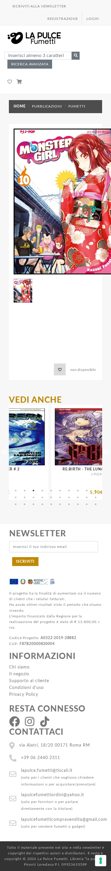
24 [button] (42, 504)
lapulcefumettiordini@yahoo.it (52, 795)
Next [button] (107, 452)
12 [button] (25, 497)
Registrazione (62, 18)
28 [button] (78, 504)
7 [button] (69, 491)
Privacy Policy (23, 694)
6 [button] (60, 491)
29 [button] (87, 504)
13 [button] (33, 497)
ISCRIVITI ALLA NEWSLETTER (39, 6)
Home (19, 106)
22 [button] (25, 504)
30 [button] (96, 504)
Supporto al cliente (29, 681)
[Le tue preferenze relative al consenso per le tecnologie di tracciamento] (100, 860)
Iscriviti (25, 561)
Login (92, 18)
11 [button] (16, 497)
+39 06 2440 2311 (40, 757)
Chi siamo (19, 667)
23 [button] (33, 504)
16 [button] (60, 497)
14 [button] (42, 497)
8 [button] (78, 491)
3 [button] (33, 491)
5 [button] (51, 491)
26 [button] (60, 504)
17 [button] (69, 497)
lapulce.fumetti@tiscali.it (47, 770)
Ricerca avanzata (30, 64)
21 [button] (16, 504)
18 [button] (78, 497)
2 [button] (25, 491)
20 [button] (96, 497)
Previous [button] (4, 452)
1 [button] (16, 491)
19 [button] (87, 497)
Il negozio (19, 674)
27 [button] (69, 504)
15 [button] (51, 497)
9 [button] (87, 491)
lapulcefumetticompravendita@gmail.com (64, 819)
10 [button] (96, 491)
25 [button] (51, 504)
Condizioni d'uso (26, 687)
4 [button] (42, 491)
